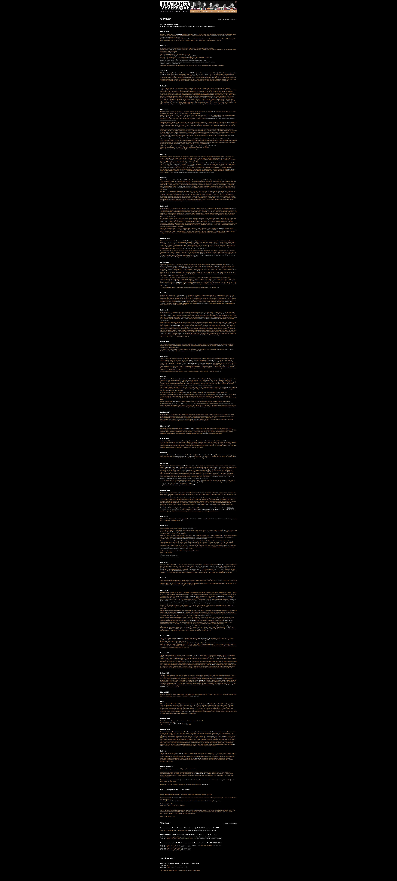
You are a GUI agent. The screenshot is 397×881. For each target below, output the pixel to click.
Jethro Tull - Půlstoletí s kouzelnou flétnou (208, 318)
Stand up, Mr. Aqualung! (176, 187)
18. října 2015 (179, 638)
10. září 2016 (219, 580)
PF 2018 (171, 419)
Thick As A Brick (191, 620)
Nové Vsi (219, 197)
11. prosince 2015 (212, 640)
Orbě (176, 365)
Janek (171, 830)
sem (229, 414)
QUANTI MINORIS (187, 267)
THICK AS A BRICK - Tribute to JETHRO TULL (206, 566)
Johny (182, 837)
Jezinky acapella (229, 387)
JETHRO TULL (169, 269)
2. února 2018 (192, 379)
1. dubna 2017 (167, 467)
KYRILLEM (222, 158)
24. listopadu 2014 (197, 758)
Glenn (182, 830)
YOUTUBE (191, 166)
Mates (179, 830)
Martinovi (175, 401)
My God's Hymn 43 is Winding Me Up (170, 63)
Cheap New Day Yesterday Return (215, 133)
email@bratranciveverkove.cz (226, 403)
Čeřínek (164, 585)
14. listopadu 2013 (176, 797)
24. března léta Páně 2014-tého (201, 773)
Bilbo (165, 830)
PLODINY (212, 11)
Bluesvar (200, 387)
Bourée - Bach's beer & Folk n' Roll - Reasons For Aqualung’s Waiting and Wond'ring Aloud (183, 60)
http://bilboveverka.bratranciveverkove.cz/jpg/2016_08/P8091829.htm (190, 538)
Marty (161, 830)
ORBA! (219, 11)
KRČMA (233, 11)
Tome (164, 39)
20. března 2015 (187, 711)
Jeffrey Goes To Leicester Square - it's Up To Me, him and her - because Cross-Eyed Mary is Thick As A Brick (187, 62)
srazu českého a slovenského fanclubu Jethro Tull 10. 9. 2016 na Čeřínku (216, 509)
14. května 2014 (205, 784)
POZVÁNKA (167, 315)
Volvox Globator (164, 320)
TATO (187, 213)
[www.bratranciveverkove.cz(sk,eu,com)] (175, 12)
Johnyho (183, 465)
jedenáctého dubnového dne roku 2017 (184, 456)
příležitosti (217, 266)
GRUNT (193, 11)
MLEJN (204, 266)
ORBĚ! (192, 73)
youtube (168, 164)
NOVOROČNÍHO (170, 167)
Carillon (222, 387)
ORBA (169, 275)
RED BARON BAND (203, 303)
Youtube (228, 122)
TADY (227, 101)
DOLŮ (220, 19)
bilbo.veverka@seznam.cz (198, 271)
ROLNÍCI (205, 11)
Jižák (203, 456)
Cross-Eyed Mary (174, 133)
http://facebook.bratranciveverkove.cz (169, 557)
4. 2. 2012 (197, 845)
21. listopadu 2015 (205, 638)
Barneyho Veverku (181, 301)
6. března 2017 (194, 465)
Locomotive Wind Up (184, 133)
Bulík (195, 838)
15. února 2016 (191, 596)
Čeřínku (224, 530)
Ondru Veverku (214, 360)
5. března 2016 (220, 596)
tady (211, 504)
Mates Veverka (208, 455)
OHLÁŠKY (199, 11)
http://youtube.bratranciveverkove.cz (169, 555)
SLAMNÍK (204, 248)
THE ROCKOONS (195, 74)
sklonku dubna (212, 344)
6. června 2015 (194, 655)
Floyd (195, 837)
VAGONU (207, 274)
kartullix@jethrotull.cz (177, 532)
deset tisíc (180, 37)
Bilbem (162, 345)
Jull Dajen (190, 528)
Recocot (186, 392)
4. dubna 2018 (192, 360)
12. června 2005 (180, 612)
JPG (194, 76)
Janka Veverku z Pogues (221, 394)
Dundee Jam (217, 467)
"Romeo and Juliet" (165, 483)
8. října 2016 (221, 564)
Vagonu (199, 596)
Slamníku (195, 34)
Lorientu (195, 535)
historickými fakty (177, 282)
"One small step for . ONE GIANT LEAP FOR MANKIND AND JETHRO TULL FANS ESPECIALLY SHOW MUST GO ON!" (197, 477)
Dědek (187, 830)
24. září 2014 (180, 753)
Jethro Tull (184, 528)
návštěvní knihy (226, 441)
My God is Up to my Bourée (184, 186)
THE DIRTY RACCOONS (170, 242)
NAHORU (226, 823)
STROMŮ (186, 160)
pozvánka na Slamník (181, 419)
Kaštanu (228, 596)
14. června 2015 (188, 661)
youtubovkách (181, 333)
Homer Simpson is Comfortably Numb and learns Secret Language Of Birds (179, 56)
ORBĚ (228, 627)
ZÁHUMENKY (226, 11)
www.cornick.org (206, 615)
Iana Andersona (229, 349)
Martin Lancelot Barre (222, 345)
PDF (208, 210)
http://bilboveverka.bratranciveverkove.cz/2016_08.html (174, 548)
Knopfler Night (184, 470)
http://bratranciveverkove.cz (167, 554)
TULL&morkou (184, 318)
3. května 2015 (194, 696)
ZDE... (219, 371)
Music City (164, 221)
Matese (221, 396)
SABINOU (171, 160)
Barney (175, 830)
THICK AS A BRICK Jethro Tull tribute (220, 519)
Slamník (179, 49)
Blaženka (190, 39)
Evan (168, 830)
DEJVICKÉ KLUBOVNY (195, 519)
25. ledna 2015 (206, 704)
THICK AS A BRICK (219, 569)
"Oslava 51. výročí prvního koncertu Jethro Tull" (194, 363)
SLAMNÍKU (183, 26)
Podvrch (186, 837)
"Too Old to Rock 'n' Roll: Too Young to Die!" (190, 482)
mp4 (172, 164)
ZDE (211, 57)
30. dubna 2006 (227, 620)
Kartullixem (224, 344)
